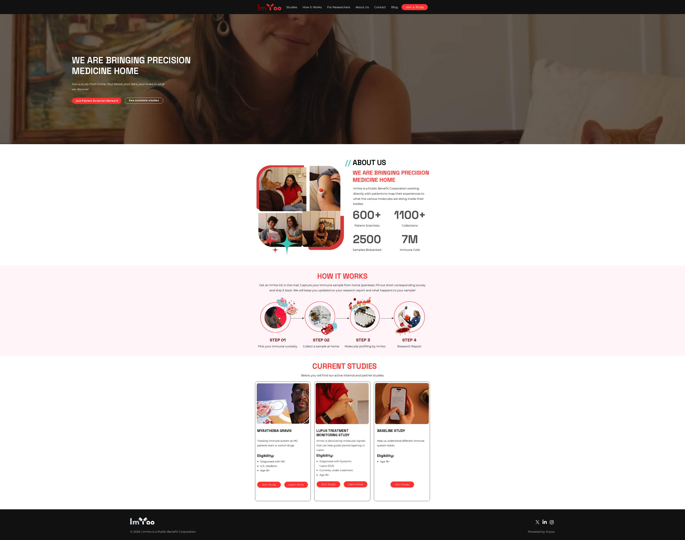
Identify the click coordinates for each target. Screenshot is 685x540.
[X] (537, 522)
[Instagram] (551, 522)
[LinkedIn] (544, 522)
